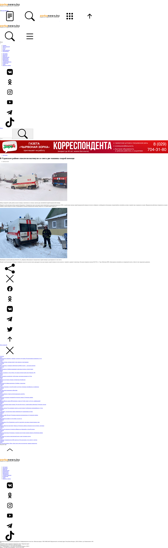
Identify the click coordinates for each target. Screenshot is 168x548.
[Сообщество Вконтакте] (84, 72)
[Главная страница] (50, 20)
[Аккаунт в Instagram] (84, 92)
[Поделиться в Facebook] (84, 289)
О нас (4, 49)
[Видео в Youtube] (84, 102)
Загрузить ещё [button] (3, 444)
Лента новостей (6, 46)
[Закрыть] (0, 43)
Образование (5, 60)
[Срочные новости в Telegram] (84, 112)
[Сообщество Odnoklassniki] (84, 82)
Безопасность (6, 59)
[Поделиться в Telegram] (84, 319)
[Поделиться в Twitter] (84, 329)
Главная (4, 45)
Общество (5, 56)
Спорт (4, 64)
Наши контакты (6, 50)
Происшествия (6, 57)
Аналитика (5, 54)
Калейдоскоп (5, 58)
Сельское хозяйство (7, 61)
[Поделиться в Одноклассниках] (84, 299)
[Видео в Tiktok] (84, 122)
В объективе (5, 63)
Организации (6, 51)
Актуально (5, 53)
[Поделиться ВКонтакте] (84, 309)
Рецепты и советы (7, 65)
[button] (10, 20)
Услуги (4, 47)
